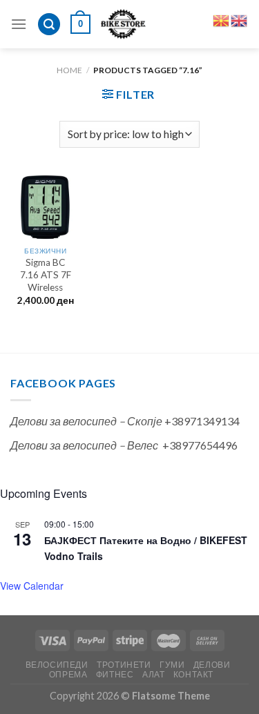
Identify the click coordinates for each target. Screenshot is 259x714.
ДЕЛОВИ (212, 664)
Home (69, 70)
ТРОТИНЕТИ (124, 664)
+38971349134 (202, 420)
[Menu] (18, 24)
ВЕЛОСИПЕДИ (57, 664)
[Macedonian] (222, 19)
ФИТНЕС (115, 674)
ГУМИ (172, 664)
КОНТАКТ (193, 674)
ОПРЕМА (68, 674)
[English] (240, 19)
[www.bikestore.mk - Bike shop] (123, 24)
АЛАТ (153, 674)
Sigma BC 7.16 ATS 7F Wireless (45, 274)
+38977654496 (200, 445)
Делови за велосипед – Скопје (86, 420)
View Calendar (32, 585)
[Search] (49, 24)
